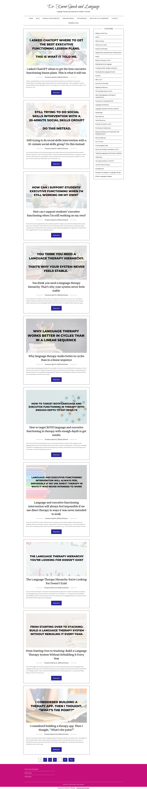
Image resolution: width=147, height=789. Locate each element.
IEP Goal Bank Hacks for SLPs (103, 91)
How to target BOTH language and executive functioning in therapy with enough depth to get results (56, 431)
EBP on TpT (98, 79)
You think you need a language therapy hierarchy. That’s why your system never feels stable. (56, 286)
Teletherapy (98, 157)
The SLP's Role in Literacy (102, 164)
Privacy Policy (28, 773)
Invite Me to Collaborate (99, 18)
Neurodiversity (99, 116)
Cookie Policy (28, 776)
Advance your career (101, 45)
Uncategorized (99, 168)
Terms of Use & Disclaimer (31, 769)
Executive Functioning (101, 83)
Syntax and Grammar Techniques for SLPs (107, 149)
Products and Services (51, 18)
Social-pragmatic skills (101, 145)
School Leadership (100, 138)
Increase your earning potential (104, 101)
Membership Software (83, 788)
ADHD (97, 37)
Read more (56, 92)
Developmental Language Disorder (105, 72)
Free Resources (68, 18)
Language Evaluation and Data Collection (107, 108)
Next (71, 759)
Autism (97, 56)
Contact (115, 18)
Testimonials (82, 18)
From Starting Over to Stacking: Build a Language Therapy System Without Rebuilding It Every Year (56, 654)
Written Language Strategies (103, 176)
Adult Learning (99, 41)
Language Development (102, 105)
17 (65, 759)
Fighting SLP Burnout (101, 87)
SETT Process (99, 141)
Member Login (73, 23)
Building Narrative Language (103, 64)
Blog (38, 18)
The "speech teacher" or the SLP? (104, 161)
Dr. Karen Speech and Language (73, 7)
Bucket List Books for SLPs (103, 60)
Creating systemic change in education (106, 68)
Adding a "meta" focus (101, 33)
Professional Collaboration (103, 128)
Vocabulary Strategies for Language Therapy (108, 172)
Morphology (99, 112)
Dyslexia (97, 75)
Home (31, 18)
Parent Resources (100, 120)
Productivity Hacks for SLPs (103, 124)
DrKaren (65, 77)
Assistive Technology (101, 48)
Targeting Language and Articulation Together (108, 153)
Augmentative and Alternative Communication (108, 52)
